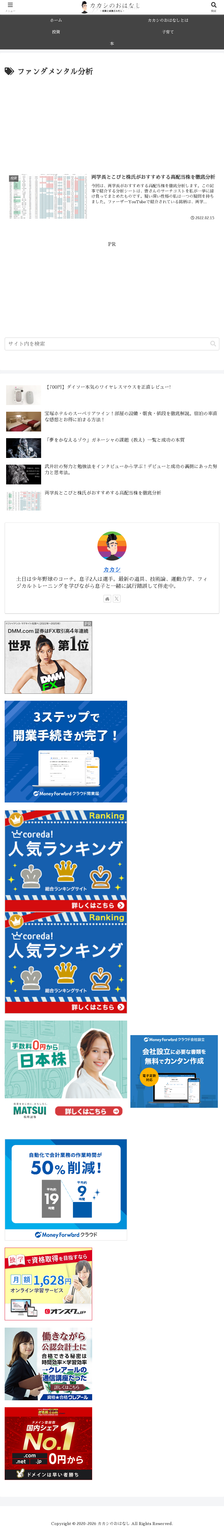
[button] (213, 343)
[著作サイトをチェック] (107, 598)
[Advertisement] (112, 122)
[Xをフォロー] (116, 598)
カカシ (112, 570)
